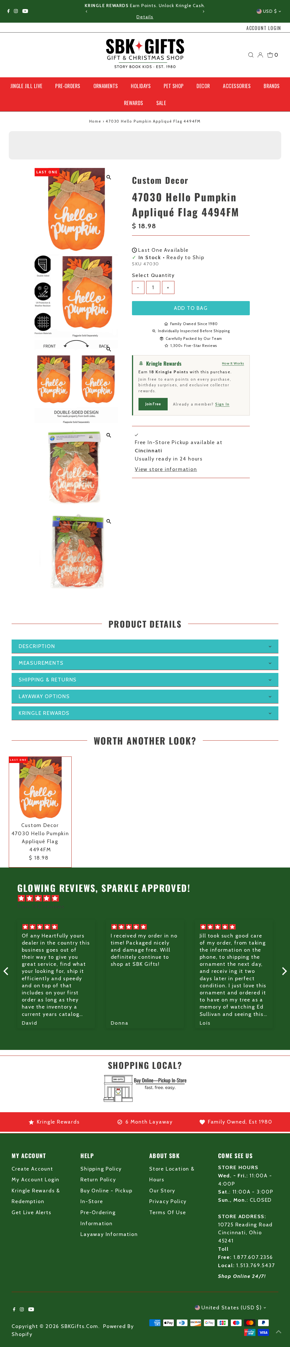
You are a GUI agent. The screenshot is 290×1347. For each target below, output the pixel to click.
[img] (148, 898)
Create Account (32, 1169)
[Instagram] (15, 11)
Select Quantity (153, 275)
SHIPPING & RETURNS (48, 680)
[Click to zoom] (108, 177)
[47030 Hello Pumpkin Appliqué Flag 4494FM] (40, 788)
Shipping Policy (101, 1169)
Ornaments (105, 85)
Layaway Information (109, 1234)
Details (145, 17)
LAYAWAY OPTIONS (44, 696)
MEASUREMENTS (41, 663)
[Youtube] (25, 11)
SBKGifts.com (79, 1326)
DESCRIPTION (37, 646)
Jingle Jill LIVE (26, 85)
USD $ (270, 11)
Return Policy (98, 1180)
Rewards (133, 102)
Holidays (141, 85)
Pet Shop (174, 85)
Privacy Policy (168, 1201)
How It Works (233, 363)
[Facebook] (8, 11)
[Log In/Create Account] (260, 54)
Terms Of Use (167, 1212)
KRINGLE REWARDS (44, 713)
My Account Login (35, 1180)
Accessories (237, 85)
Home (95, 121)
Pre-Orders (67, 85)
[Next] (203, 11)
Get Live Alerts (31, 1212)
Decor (203, 85)
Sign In (222, 404)
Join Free (153, 404)
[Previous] (86, 11)
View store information (166, 469)
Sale (161, 102)
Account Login (263, 28)
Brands (272, 85)
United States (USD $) (231, 1308)
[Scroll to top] (278, 1331)
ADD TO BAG (191, 308)
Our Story (162, 1191)
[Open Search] (250, 54)
